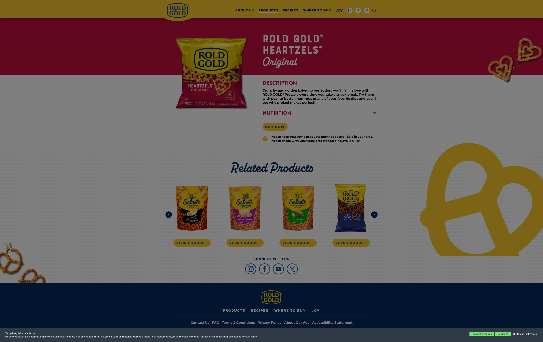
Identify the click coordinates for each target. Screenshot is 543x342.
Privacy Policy (249, 336)
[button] (524, 334)
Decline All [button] (503, 334)
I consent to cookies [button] (482, 334)
